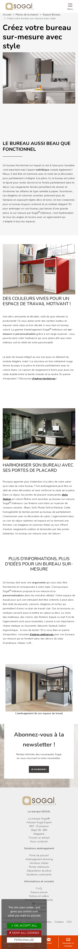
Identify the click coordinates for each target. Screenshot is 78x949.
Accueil (7, 14)
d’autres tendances (44, 378)
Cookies (59, 925)
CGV (69, 925)
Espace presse (39, 896)
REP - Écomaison (39, 830)
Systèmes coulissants (39, 878)
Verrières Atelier (39, 866)
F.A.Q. (39, 892)
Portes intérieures (39, 870)
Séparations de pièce (39, 874)
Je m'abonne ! (39, 773)
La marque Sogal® (39, 822)
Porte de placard (39, 859)
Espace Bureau (51, 14)
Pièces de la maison (27, 14)
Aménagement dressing (39, 863)
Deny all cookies (25, 933)
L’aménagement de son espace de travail (39, 713)
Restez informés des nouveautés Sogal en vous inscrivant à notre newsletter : (38, 760)
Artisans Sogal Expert (39, 826)
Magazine (39, 837)
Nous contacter (39, 845)
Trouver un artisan (39, 841)
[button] (6, 691)
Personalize (24, 940)
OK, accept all (25, 926)
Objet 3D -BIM (39, 834)
